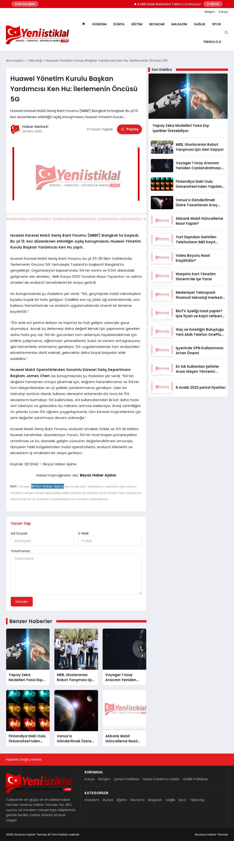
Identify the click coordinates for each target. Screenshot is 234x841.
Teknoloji (212, 42)
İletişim (210, 12)
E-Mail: (83, 533)
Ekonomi (157, 24)
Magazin (179, 24)
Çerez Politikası (126, 779)
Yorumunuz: (20, 550)
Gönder (21, 601)
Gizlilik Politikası (195, 779)
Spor (216, 24)
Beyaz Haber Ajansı (98, 475)
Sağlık (199, 24)
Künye (223, 12)
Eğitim (136, 24)
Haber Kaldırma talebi (161, 779)
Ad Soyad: (19, 533)
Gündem (99, 24)
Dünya (119, 24)
